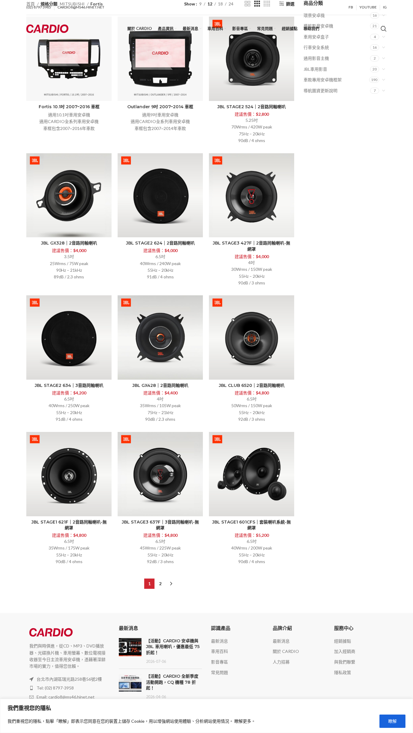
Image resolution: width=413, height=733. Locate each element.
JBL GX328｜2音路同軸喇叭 (69, 243)
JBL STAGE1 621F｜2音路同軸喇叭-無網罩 (69, 525)
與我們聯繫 (344, 661)
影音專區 (219, 661)
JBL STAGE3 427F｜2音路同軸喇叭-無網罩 (251, 246)
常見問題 (219, 672)
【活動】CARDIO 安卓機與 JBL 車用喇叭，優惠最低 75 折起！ (173, 646)
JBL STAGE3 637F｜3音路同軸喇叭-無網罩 (160, 525)
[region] (206, 716)
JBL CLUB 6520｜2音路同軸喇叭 (252, 385)
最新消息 (219, 641)
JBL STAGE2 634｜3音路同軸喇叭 (69, 385)
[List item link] (68, 688)
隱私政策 (342, 672)
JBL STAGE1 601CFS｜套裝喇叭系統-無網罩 (251, 525)
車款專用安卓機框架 (323, 79)
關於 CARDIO (286, 651)
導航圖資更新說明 (320, 90)
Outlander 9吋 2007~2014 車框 (160, 106)
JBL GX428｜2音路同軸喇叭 (160, 385)
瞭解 (392, 721)
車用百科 (219, 651)
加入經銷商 (344, 651)
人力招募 (281, 661)
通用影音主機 (316, 58)
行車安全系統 (316, 47)
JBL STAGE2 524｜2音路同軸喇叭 (251, 106)
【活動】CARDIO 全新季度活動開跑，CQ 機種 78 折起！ (172, 682)
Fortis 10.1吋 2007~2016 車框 (69, 106)
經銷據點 (342, 641)
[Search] (384, 29)
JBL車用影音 (315, 69)
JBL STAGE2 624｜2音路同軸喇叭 (160, 243)
